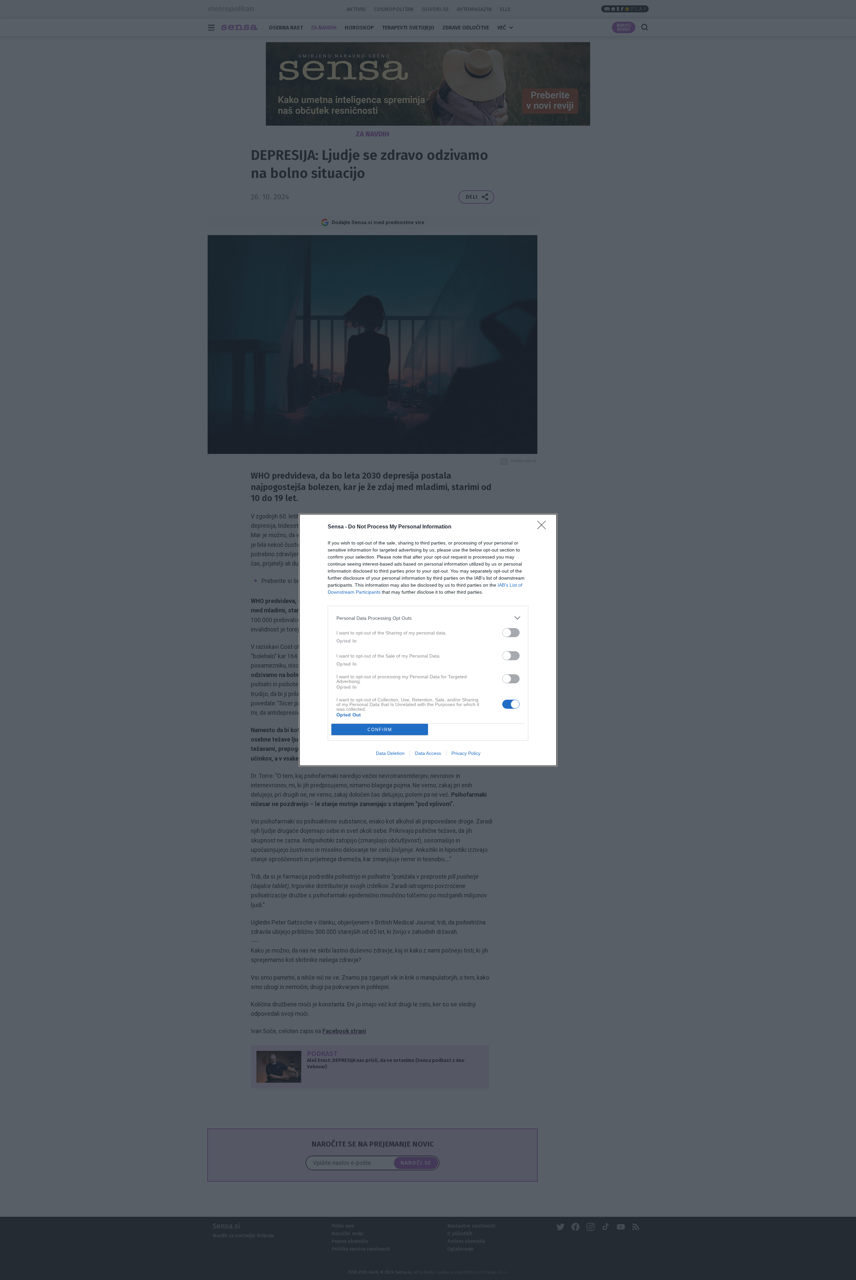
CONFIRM (379, 729)
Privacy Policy (465, 753)
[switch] (511, 632)
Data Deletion (390, 753)
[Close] (543, 527)
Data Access (428, 753)
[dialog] (428, 640)
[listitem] (428, 617)
